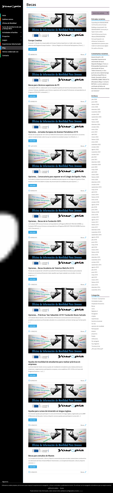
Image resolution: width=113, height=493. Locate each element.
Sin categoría (95, 341)
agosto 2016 (95, 237)
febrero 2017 (95, 225)
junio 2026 (94, 102)
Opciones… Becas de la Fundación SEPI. (44, 221)
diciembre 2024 (96, 124)
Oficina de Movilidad (9, 23)
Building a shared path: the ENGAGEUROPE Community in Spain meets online (100, 29)
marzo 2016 (95, 250)
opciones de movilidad (98, 326)
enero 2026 (95, 107)
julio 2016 (94, 240)
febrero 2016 (95, 252)
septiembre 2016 (96, 235)
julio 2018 (94, 207)
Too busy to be (96, 346)
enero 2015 (95, 285)
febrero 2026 (95, 104)
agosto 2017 (95, 220)
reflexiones (95, 339)
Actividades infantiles (10, 32)
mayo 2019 (95, 190)
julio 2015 (94, 270)
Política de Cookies (13, 490)
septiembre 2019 (96, 187)
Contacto (5, 55)
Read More (33, 49)
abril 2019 (94, 192)
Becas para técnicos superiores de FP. (44, 85)
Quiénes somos (7, 19)
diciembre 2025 (96, 109)
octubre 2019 (95, 185)
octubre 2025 (95, 114)
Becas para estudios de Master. (41, 455)
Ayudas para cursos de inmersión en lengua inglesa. (49, 411)
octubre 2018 (95, 202)
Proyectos (6, 36)
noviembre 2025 (96, 112)
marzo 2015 (95, 280)
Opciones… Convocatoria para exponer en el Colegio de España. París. (57, 176)
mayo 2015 (95, 275)
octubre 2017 (95, 217)
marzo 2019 (95, 195)
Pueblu (93, 336)
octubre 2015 (95, 262)
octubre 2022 (95, 147)
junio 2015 (94, 272)
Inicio (4, 15)
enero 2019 (95, 200)
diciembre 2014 (96, 287)
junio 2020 (94, 167)
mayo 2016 (95, 245)
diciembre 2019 (96, 182)
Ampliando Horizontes (98, 304)
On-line (94, 324)
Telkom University (96, 71)
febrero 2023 (95, 139)
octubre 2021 (95, 154)
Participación (95, 329)
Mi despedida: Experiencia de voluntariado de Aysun (98, 59)
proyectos (94, 334)
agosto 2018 (95, 205)
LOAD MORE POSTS (57, 485)
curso (93, 309)
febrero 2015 (95, 282)
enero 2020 (95, 180)
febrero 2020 (95, 177)
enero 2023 (95, 142)
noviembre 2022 (96, 144)
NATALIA (93, 84)
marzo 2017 (95, 222)
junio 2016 (94, 242)
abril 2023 (94, 134)
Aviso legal (5, 490)
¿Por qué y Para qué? (97, 349)
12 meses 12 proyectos (98, 299)
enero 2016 (95, 255)
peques (94, 331)
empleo (94, 316)
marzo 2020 (95, 175)
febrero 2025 (95, 122)
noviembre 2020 (96, 165)
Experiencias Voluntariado (11, 44)
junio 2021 (94, 160)
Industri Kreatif (95, 57)
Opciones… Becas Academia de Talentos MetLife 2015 (51, 268)
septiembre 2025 (96, 117)
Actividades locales (97, 301)
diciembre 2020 (96, 162)
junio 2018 (94, 210)
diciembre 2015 (96, 257)
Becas (82, 55)
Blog (3, 48)
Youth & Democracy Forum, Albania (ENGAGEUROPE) (99, 35)
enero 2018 (95, 215)
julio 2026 (94, 99)
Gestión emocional (97, 321)
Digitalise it (95, 311)
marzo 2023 (95, 137)
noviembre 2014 (96, 290)
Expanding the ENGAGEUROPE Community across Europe (100, 24)
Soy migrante (95, 344)
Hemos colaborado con (10, 51)
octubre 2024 (95, 127)
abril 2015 (94, 277)
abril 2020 (94, 172)
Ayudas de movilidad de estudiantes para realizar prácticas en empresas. (54, 363)
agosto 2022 (95, 149)
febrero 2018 (95, 212)
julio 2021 (94, 157)
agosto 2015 (95, 267)
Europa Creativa (35, 40)
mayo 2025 (95, 119)
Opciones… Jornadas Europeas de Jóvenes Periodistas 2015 (53, 131)
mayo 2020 (95, 170)
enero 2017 (95, 227)
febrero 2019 (95, 197)
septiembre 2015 (96, 265)
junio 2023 (94, 132)
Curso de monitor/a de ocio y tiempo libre (11, 28)
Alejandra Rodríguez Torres (99, 64)
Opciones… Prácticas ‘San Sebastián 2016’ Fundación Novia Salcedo (57, 314)
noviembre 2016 (96, 232)
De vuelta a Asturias (97, 48)
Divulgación (95, 314)
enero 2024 (95, 129)
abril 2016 (94, 247)
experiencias (95, 319)
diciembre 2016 (96, 230)
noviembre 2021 (96, 152)
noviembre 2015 (96, 260)
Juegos (4, 40)
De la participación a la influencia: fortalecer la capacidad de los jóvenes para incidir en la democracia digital (100, 42)
